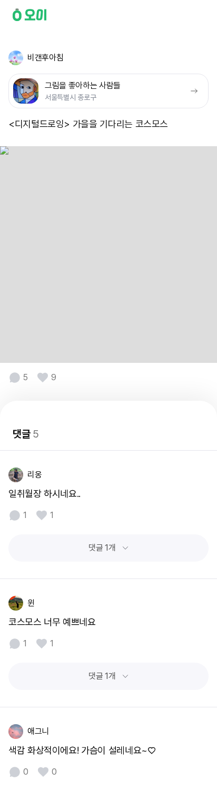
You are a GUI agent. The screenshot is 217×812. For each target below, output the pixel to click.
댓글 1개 (101, 548)
